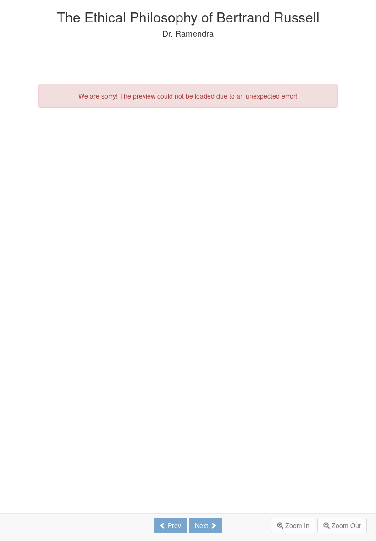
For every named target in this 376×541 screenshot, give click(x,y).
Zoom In (296, 525)
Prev (173, 525)
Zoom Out (345, 525)
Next (202, 525)
